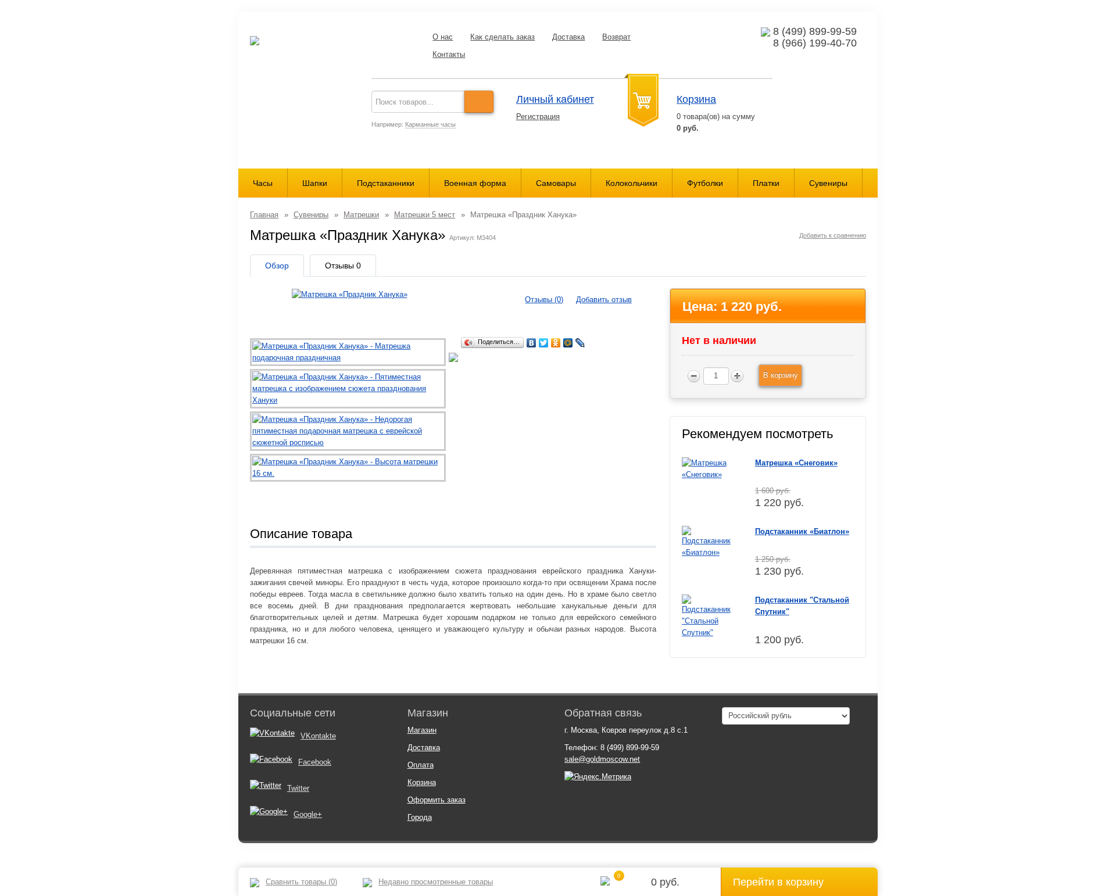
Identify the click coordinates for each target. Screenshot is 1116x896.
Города (419, 817)
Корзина (696, 99)
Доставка (568, 37)
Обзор (277, 265)
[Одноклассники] (556, 342)
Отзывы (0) (544, 299)
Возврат (616, 37)
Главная (264, 214)
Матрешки (361, 214)
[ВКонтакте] (531, 342)
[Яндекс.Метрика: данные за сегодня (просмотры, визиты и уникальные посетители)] (597, 777)
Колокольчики (631, 183)
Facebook (314, 762)
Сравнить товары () (301, 881)
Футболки (705, 183)
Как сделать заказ (502, 37)
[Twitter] (544, 342)
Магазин (422, 730)
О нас (442, 37)
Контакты (448, 54)
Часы (263, 183)
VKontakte (318, 736)
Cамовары (556, 183)
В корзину (780, 375)
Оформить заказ (436, 799)
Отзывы (343, 265)
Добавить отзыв (604, 299)
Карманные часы (430, 124)
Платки (766, 183)
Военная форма (475, 183)
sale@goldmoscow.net (602, 759)
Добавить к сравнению (832, 235)
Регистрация (538, 116)
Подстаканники (385, 183)
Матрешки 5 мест (424, 214)
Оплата (420, 765)
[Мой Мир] (568, 342)
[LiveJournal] (580, 342)
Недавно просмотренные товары (435, 881)
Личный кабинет (555, 99)
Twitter (298, 788)
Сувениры (828, 183)
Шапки (314, 183)
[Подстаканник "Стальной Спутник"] (709, 615)
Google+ (308, 814)
